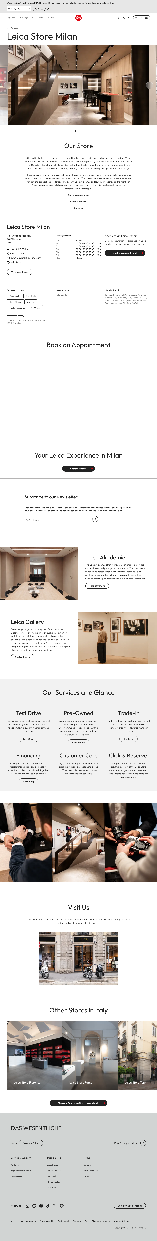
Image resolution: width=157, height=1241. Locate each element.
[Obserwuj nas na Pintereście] (61, 1205)
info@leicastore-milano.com (26, 257)
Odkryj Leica (26, 17)
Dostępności (63, 1221)
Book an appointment (125, 252)
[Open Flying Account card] (123, 17)
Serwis (51, 17)
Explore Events (78, 468)
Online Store (140, 18)
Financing (28, 781)
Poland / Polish (31, 1143)
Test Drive (28, 738)
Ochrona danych (28, 1221)
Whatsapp (16, 262)
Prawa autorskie (47, 1221)
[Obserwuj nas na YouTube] (34, 1205)
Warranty (77, 1221)
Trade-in (128, 738)
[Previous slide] (15, 1055)
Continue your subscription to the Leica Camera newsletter (95, 519)
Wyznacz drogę (19, 271)
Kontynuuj (39, 9)
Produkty (11, 17)
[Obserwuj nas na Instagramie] (27, 1205)
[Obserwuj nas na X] (54, 1205)
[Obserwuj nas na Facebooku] (41, 1205)
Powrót (14, 28)
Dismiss (48, 8)
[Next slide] (141, 85)
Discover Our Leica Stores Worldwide (78, 1103)
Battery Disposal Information (97, 1221)
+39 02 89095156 (19, 248)
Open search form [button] (117, 17)
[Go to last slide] (15, 85)
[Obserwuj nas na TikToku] (48, 1205)
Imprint (14, 1221)
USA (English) (14, 8)
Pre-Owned (78, 742)
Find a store (129, 17)
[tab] (75, 130)
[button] (143, 1143)
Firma (40, 17)
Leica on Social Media (130, 1205)
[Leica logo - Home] (78, 18)
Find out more (97, 585)
